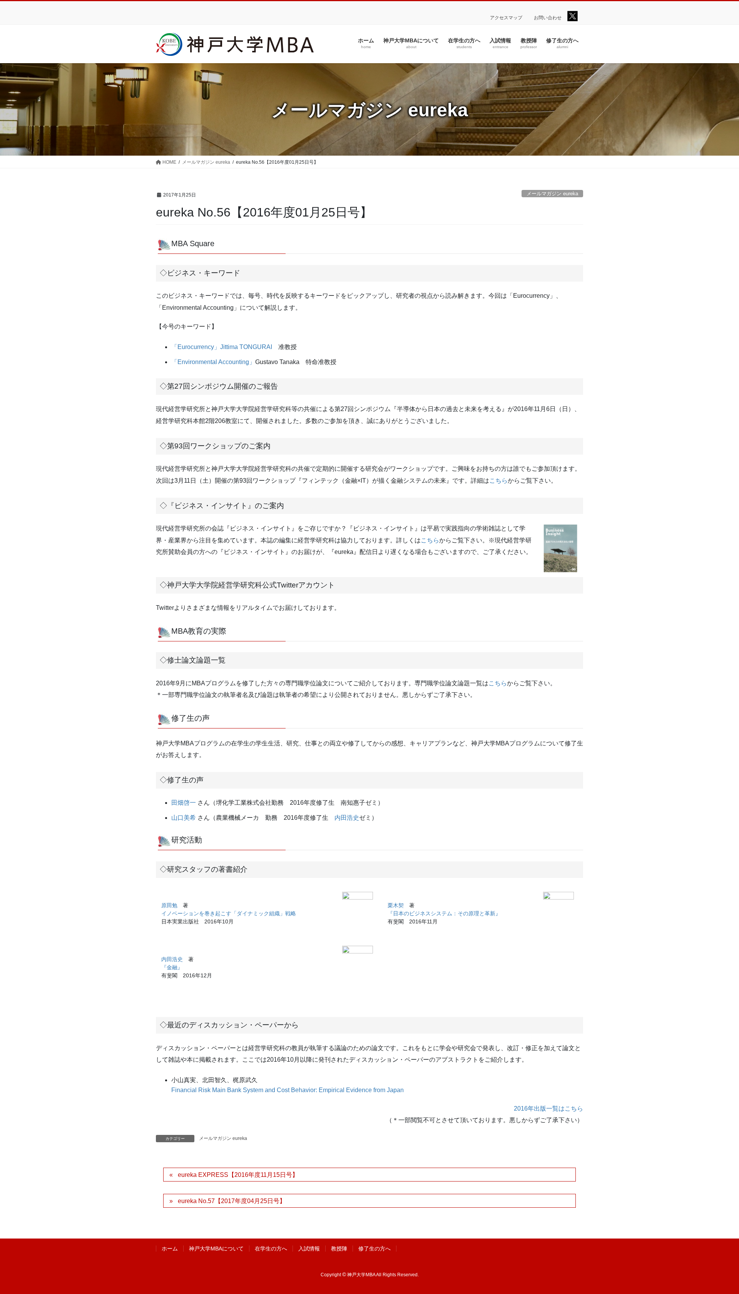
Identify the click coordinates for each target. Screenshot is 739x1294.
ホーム (170, 1248)
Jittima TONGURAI (246, 347)
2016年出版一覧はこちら (548, 1108)
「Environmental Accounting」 (213, 362)
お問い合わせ (548, 17)
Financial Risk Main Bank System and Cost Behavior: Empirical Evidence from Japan (287, 1090)
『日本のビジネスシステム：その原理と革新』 (444, 913)
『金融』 (172, 967)
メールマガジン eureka (552, 193)
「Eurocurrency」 (195, 347)
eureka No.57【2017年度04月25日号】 (232, 1201)
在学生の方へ (271, 1248)
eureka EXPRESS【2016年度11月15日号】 (238, 1174)
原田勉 (169, 905)
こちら (498, 480)
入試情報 (309, 1248)
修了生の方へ (374, 1248)
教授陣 (339, 1248)
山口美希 (183, 817)
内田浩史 (346, 817)
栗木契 (396, 905)
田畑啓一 (183, 802)
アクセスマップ (506, 17)
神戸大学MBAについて (216, 1248)
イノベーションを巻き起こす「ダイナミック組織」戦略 (228, 913)
